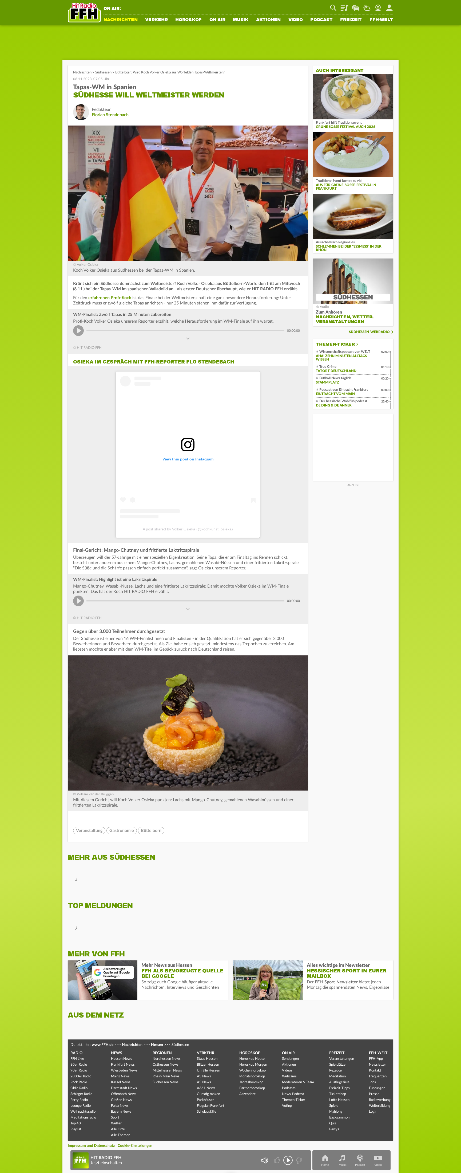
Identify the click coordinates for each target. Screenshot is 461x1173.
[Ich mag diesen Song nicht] (298, 1160)
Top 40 (75, 1123)
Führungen (377, 1088)
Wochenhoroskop (252, 1070)
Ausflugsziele (339, 1082)
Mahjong (335, 1111)
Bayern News (121, 1111)
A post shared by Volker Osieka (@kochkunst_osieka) (188, 529)
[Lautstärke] (264, 1160)
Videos (287, 1070)
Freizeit (351, 20)
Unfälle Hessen (208, 1070)
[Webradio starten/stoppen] (288, 1160)
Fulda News (120, 1106)
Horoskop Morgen (253, 1064)
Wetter (367, 6)
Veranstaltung (89, 830)
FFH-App (376, 1059)
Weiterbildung (379, 1106)
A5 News (204, 1082)
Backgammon (339, 1117)
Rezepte (335, 1070)
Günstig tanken (208, 1094)
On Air (217, 20)
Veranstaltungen (341, 1059)
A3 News (204, 1076)
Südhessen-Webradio (369, 332)
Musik (240, 20)
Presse (374, 1094)
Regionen (162, 1053)
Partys (334, 1129)
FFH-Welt (381, 20)
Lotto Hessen (339, 1100)
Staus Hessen (207, 1059)
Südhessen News (165, 1082)
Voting (287, 1106)
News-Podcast (293, 1094)
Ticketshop (337, 1094)
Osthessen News (165, 1064)
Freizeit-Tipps (339, 1088)
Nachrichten (120, 20)
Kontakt (375, 1070)
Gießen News (121, 1100)
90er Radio (78, 1070)
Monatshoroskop (252, 1076)
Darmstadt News (124, 1088)
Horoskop (188, 20)
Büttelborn (151, 830)
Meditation (337, 1076)
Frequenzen (378, 1076)
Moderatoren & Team (298, 1082)
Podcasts (289, 1088)
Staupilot (356, 6)
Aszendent (247, 1094)
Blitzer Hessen (208, 1064)
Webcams (289, 1076)
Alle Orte (118, 1129)
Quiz (332, 1123)
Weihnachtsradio (83, 1111)
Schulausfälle (206, 1111)
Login (373, 1111)
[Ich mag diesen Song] (277, 1160)
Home (325, 1164)
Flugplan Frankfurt (210, 1106)
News (116, 1053)
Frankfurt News (123, 1064)
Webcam (378, 6)
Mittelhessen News (167, 1070)
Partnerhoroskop (252, 1088)
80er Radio (78, 1064)
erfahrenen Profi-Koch (109, 298)
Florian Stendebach (110, 115)
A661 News (206, 1088)
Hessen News (121, 1059)
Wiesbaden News (124, 1070)
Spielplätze (337, 1064)
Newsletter (377, 1064)
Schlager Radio (81, 1094)
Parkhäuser (205, 1100)
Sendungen (290, 1059)
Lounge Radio (80, 1106)
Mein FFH (389, 6)
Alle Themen (120, 1135)
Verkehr (156, 20)
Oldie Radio (79, 1088)
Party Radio (79, 1100)
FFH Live (77, 1059)
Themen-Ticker (335, 344)
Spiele (333, 1106)
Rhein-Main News (166, 1076)
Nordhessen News (167, 1059)
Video (295, 20)
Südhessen (103, 72)
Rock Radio (78, 1082)
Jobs (372, 1082)
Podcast (321, 20)
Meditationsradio (83, 1117)
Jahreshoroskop (251, 1082)
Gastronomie (121, 830)
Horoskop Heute (252, 1059)
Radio (76, 1053)
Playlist (344, 6)
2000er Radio (80, 1076)
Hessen (157, 1045)
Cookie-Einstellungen (135, 1146)
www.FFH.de (102, 1045)
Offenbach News (123, 1094)
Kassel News (120, 1082)
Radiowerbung (380, 1100)
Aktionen (268, 20)
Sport (115, 1117)
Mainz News (120, 1076)
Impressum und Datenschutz (91, 1146)
